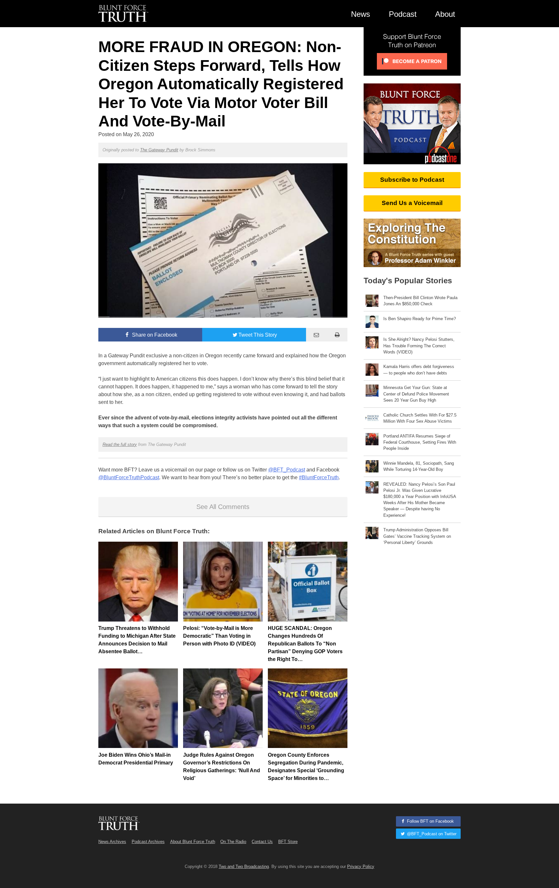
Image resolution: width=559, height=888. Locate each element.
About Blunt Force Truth (192, 841)
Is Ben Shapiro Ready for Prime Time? (419, 318)
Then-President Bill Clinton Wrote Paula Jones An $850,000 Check (420, 300)
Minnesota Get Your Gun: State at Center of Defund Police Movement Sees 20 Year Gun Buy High (416, 393)
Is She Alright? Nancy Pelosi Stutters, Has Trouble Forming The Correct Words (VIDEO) (419, 345)
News (360, 14)
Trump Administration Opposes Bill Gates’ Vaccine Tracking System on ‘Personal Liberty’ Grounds (417, 536)
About (445, 14)
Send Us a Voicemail (412, 203)
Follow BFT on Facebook (430, 821)
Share (154, 335)
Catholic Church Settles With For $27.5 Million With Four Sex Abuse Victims (419, 418)
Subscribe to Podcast (412, 179)
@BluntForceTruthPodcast (128, 477)
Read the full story (120, 444)
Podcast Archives (148, 841)
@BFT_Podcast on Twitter (431, 833)
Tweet (257, 335)
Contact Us (262, 841)
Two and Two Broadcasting (244, 866)
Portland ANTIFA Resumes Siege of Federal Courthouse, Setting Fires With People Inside (419, 442)
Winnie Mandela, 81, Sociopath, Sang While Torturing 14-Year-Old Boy (418, 466)
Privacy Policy (360, 866)
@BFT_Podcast (286, 469)
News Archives (112, 841)
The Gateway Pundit (159, 149)
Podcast (403, 14)
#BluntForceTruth (319, 477)
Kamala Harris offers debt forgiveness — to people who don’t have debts (418, 369)
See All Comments (222, 506)
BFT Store (288, 841)
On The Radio (233, 841)
